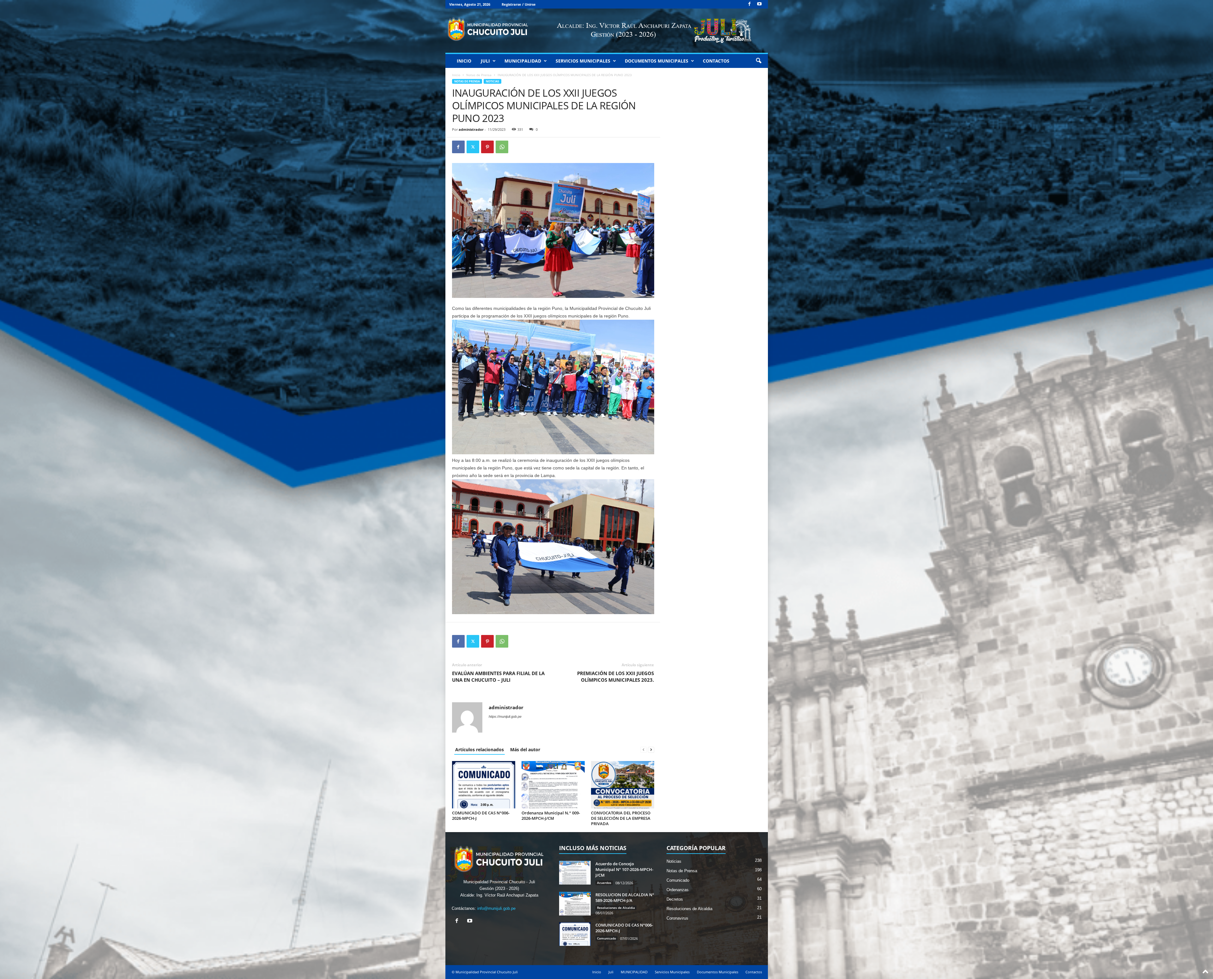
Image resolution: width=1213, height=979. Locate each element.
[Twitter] (473, 147)
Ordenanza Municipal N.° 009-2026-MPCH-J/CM (551, 815)
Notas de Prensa (479, 75)
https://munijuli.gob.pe (505, 716)
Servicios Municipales (583, 61)
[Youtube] (759, 4)
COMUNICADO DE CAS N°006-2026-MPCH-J (481, 815)
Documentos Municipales (656, 61)
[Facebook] (749, 4)
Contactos (716, 61)
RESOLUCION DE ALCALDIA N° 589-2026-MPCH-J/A (624, 897)
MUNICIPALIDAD (522, 61)
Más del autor (525, 749)
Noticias (492, 81)
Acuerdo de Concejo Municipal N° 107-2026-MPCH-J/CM (624, 869)
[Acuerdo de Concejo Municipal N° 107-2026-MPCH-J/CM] (575, 873)
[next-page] (651, 749)
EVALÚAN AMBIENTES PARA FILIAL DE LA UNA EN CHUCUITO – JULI (498, 676)
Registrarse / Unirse (519, 4)
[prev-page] (643, 749)
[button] (758, 61)
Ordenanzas (678, 889)
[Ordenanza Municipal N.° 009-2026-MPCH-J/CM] (553, 784)
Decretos (675, 899)
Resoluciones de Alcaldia (616, 907)
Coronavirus (677, 918)
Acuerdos (604, 882)
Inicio (464, 61)
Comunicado (606, 938)
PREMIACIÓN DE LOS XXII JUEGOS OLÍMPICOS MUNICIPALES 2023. (615, 676)
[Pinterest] (487, 147)
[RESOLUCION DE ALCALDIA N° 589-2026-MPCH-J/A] (575, 904)
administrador (471, 129)
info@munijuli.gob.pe (496, 908)
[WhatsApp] (502, 147)
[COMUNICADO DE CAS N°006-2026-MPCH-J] (483, 784)
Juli (485, 61)
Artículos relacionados (479, 749)
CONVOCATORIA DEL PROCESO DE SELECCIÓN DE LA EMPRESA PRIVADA (620, 818)
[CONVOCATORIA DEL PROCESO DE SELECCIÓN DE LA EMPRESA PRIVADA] (622, 784)
